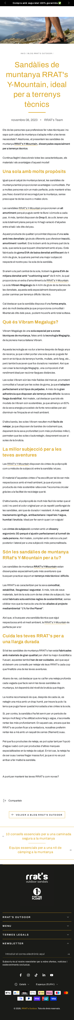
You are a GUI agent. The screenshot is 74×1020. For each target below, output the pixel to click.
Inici (23, 53)
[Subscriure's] (69, 954)
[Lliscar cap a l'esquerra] (5, 3)
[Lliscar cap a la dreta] (68, 3)
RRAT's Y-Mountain (25, 143)
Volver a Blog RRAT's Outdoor (39, 815)
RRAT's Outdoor (29, 1008)
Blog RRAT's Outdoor (40, 53)
